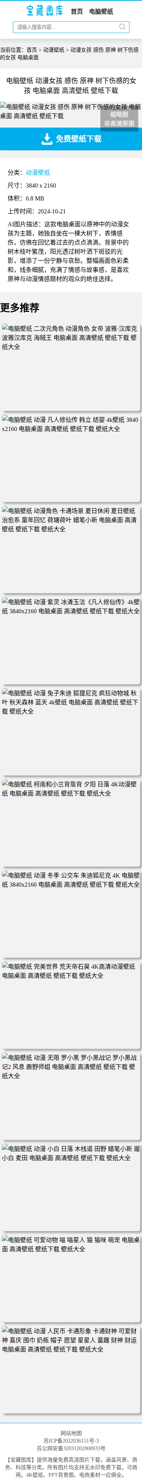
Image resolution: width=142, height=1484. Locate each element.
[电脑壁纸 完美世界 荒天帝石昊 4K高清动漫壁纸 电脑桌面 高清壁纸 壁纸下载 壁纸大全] (71, 975)
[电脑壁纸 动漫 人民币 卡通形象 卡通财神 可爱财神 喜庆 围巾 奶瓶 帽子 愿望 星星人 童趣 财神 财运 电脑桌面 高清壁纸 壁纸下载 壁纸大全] (71, 1349)
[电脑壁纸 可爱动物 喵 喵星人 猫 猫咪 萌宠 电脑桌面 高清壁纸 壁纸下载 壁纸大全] (71, 1249)
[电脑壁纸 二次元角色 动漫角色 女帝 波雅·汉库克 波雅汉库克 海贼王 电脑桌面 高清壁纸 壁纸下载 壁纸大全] (71, 347)
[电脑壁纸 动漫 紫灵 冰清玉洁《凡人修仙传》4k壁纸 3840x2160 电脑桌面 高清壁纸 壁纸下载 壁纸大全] (71, 611)
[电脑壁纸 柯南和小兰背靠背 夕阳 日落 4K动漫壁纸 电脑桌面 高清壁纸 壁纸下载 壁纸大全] (71, 793)
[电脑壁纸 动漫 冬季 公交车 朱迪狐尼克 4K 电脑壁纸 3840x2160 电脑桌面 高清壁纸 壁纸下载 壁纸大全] (71, 884)
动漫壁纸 (53, 50)
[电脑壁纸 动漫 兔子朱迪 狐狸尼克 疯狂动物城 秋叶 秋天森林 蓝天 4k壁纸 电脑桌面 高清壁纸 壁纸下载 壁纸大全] (71, 711)
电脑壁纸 (101, 11)
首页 (77, 11)
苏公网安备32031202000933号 (71, 1448)
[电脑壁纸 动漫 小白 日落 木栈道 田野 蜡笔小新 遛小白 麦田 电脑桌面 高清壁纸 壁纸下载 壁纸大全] (71, 1158)
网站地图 (71, 1433)
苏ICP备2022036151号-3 (71, 1441)
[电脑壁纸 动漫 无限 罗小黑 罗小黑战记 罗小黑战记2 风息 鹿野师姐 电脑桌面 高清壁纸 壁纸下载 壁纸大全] (71, 1076)
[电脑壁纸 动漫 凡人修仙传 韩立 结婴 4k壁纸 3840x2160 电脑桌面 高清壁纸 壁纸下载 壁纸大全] (71, 429)
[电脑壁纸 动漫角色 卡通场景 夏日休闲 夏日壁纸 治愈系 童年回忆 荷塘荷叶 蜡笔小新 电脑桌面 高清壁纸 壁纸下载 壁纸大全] (71, 529)
